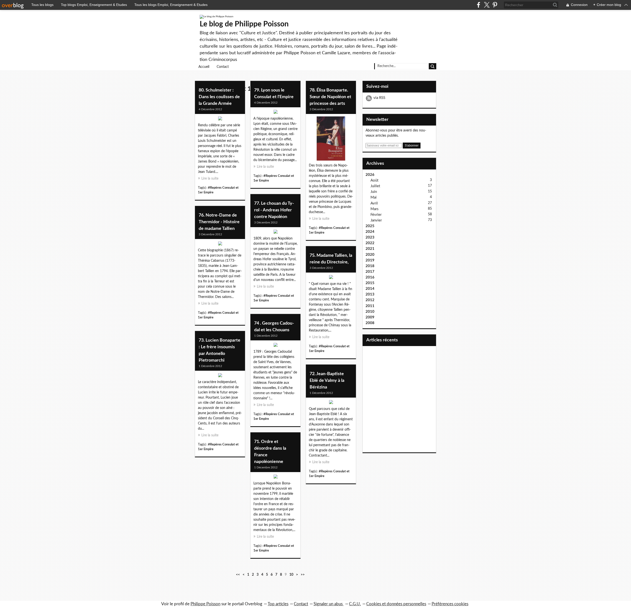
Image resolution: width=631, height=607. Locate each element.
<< (238, 574)
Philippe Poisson (205, 604)
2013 (370, 294)
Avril (374, 203)
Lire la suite (209, 178)
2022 (370, 243)
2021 (370, 249)
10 (291, 574)
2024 (370, 232)
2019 (370, 260)
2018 (370, 266)
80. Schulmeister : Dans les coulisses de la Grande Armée (219, 97)
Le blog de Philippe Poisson (244, 24)
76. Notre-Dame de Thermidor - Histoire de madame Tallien (219, 222)
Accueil (203, 67)
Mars (374, 209)
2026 (370, 175)
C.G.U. (355, 604)
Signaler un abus (329, 604)
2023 (370, 237)
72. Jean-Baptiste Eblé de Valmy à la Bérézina (327, 380)
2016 (370, 277)
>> (303, 574)
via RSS (379, 98)
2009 (370, 317)
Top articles (278, 604)
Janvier (376, 220)
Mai (373, 197)
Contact (223, 67)
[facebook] (478, 5)
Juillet (375, 186)
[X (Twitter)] (487, 5)
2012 (370, 300)
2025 (370, 226)
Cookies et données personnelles (396, 604)
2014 (370, 289)
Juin (373, 192)
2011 (370, 306)
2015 (370, 283)
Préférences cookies (450, 604)
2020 (370, 255)
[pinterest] (495, 5)
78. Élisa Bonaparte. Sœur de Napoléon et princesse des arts (330, 97)
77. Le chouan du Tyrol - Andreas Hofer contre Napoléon (274, 210)
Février (376, 215)
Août (374, 180)
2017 (370, 272)
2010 (370, 311)
